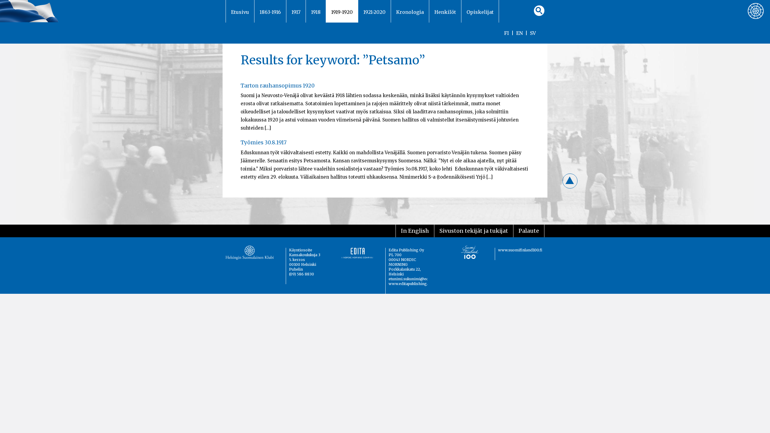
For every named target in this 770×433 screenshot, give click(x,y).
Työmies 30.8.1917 (264, 142)
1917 (295, 12)
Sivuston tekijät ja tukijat (473, 230)
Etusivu (240, 12)
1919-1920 (342, 12)
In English (415, 230)
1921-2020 (374, 12)
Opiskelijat (480, 12)
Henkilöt (445, 12)
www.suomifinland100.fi (520, 250)
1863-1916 (270, 12)
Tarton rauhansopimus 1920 (278, 85)
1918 (316, 12)
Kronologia (410, 12)
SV (533, 33)
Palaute (529, 230)
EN (519, 33)
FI (506, 33)
